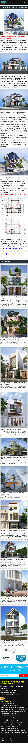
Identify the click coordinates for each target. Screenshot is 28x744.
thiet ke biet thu (4, 724)
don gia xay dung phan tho (7, 709)
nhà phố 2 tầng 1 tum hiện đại (8, 719)
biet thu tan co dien (5, 728)
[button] (26, 11)
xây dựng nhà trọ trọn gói (20, 732)
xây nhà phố (3, 703)
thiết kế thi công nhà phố (20, 709)
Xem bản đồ (6, 698)
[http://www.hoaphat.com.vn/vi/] (15, 655)
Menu (24, 2)
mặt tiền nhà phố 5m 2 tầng (7, 717)
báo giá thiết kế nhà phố (6, 707)
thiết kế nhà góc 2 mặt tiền (17, 722)
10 (25, 650)
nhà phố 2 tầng (4, 711)
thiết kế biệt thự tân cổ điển (7, 730)
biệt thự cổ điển (14, 728)
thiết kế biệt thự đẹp (5, 726)
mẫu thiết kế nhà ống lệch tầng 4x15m (10, 721)
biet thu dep (12, 724)
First (3, 650)
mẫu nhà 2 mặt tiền (5, 722)
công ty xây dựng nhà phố (13, 703)
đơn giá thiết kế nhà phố (18, 707)
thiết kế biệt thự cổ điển (19, 730)
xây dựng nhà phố (14, 705)
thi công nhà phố (5, 705)
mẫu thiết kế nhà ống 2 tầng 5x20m (17, 711)
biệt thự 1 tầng (14, 726)
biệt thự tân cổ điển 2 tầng (7, 732)
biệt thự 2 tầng (19, 724)
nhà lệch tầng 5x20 (15, 713)
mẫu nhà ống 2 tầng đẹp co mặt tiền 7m (10, 715)
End (14, 652)
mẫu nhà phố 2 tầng (5, 713)
